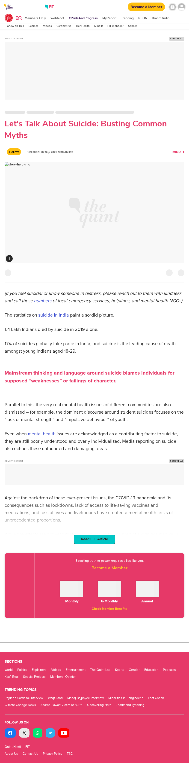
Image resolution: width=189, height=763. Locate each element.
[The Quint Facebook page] (10, 733)
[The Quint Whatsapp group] (37, 733)
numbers (42, 301)
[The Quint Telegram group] (50, 733)
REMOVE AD (176, 38)
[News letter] (172, 7)
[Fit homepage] (49, 7)
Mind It (178, 152)
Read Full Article (94, 539)
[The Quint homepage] (8, 11)
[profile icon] (181, 7)
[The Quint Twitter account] (24, 733)
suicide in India (53, 315)
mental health (42, 434)
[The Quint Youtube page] (63, 733)
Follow (14, 152)
